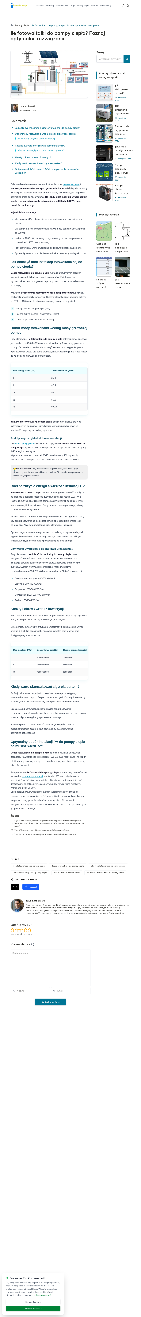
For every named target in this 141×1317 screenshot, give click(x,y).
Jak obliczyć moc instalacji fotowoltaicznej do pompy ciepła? (48, 128)
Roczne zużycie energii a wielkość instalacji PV (40, 145)
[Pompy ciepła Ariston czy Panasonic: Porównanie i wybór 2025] (104, 193)
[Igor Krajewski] (14, 108)
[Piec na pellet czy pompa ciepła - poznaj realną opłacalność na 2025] (104, 133)
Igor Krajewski (27, 106)
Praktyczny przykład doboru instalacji (36, 138)
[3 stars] (21, 930)
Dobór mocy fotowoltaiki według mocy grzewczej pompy (45, 133)
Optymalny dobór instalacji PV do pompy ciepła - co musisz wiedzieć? (47, 171)
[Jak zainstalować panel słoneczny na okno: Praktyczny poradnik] (122, 267)
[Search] (123, 5)
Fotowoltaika (62, 5)
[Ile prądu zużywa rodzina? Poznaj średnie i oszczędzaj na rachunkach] (104, 267)
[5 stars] (30, 930)
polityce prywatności (43, 1295)
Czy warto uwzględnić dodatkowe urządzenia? (41, 150)
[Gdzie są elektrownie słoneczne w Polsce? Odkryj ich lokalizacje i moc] (104, 231)
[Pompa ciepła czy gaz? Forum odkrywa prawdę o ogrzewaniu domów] (104, 172)
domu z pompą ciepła (24, 443)
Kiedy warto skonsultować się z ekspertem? (39, 163)
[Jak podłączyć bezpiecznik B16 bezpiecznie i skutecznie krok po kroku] (122, 231)
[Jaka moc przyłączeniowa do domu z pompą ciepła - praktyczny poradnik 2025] (104, 153)
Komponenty (105, 5)
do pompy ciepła (71, 184)
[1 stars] (13, 930)
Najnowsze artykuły (45, 5)
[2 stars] (17, 930)
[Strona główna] (12, 25)
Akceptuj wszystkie (33, 1308)
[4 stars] (25, 930)
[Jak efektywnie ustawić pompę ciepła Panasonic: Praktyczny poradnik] (104, 93)
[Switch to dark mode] (127, 5)
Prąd (73, 5)
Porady (94, 5)
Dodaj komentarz (50, 1001)
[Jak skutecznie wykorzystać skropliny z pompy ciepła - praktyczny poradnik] (104, 113)
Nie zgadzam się (33, 1302)
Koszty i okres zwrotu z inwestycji (33, 157)
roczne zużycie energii (32, 776)
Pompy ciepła (83, 5)
